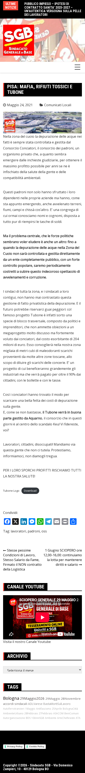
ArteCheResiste (66, 718)
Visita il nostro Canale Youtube (27, 641)
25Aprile (57, 708)
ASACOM (58, 713)
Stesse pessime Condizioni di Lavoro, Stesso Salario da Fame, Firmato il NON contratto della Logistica (22, 559)
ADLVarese (35, 704)
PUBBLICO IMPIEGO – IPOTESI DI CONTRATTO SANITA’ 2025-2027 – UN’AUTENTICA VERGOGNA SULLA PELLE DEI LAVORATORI (52, 9)
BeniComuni (71, 713)
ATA (78, 718)
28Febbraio (31, 713)
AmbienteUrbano (13, 713)
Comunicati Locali (57, 105)
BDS (28, 718)
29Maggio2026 (32, 698)
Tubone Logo (11, 490)
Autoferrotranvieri (13, 708)
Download (30, 490)
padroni (34, 531)
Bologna (11, 698)
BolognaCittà (70, 708)
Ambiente (50, 718)
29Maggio (52, 698)
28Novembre (71, 698)
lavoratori (18, 531)
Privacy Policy (14, 746)
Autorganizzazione (14, 718)
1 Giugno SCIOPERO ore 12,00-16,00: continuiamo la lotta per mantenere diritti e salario (62, 557)
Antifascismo (43, 708)
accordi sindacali (15, 704)
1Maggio (30, 708)
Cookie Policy (36, 746)
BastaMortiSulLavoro (57, 704)
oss (44, 531)
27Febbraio (45, 713)
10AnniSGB (37, 718)
